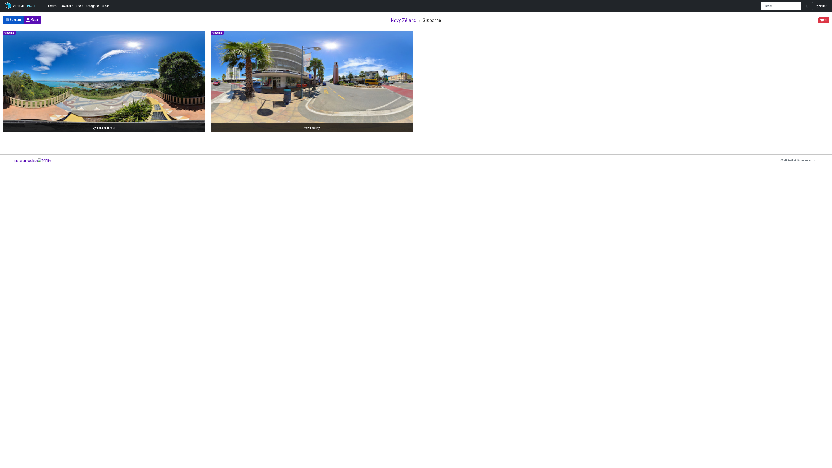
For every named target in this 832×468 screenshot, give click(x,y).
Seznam (15, 20)
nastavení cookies (26, 161)
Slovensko (66, 6)
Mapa (34, 20)
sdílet (822, 6)
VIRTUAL (24, 6)
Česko (52, 6)
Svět (79, 6)
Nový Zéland (403, 20)
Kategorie (92, 6)
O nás (105, 6)
